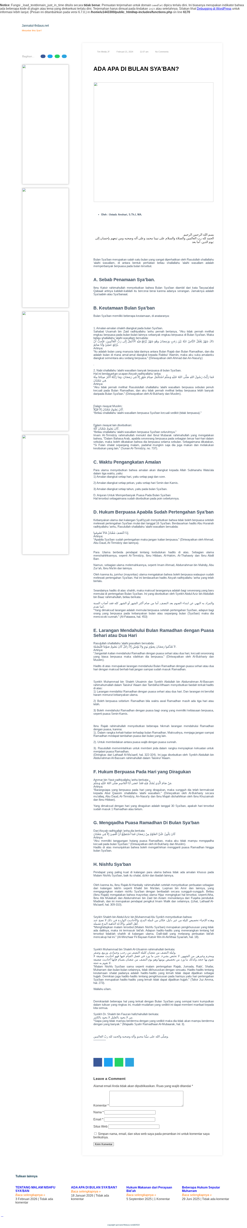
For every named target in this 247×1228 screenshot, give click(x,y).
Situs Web (100, 1126)
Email (98, 1119)
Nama (98, 1112)
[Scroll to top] (2, 1215)
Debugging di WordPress (214, 8)
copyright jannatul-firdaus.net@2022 (123, 1225)
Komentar (101, 1105)
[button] (43, 56)
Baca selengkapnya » (30, 1195)
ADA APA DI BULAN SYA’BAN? (94, 1187)
